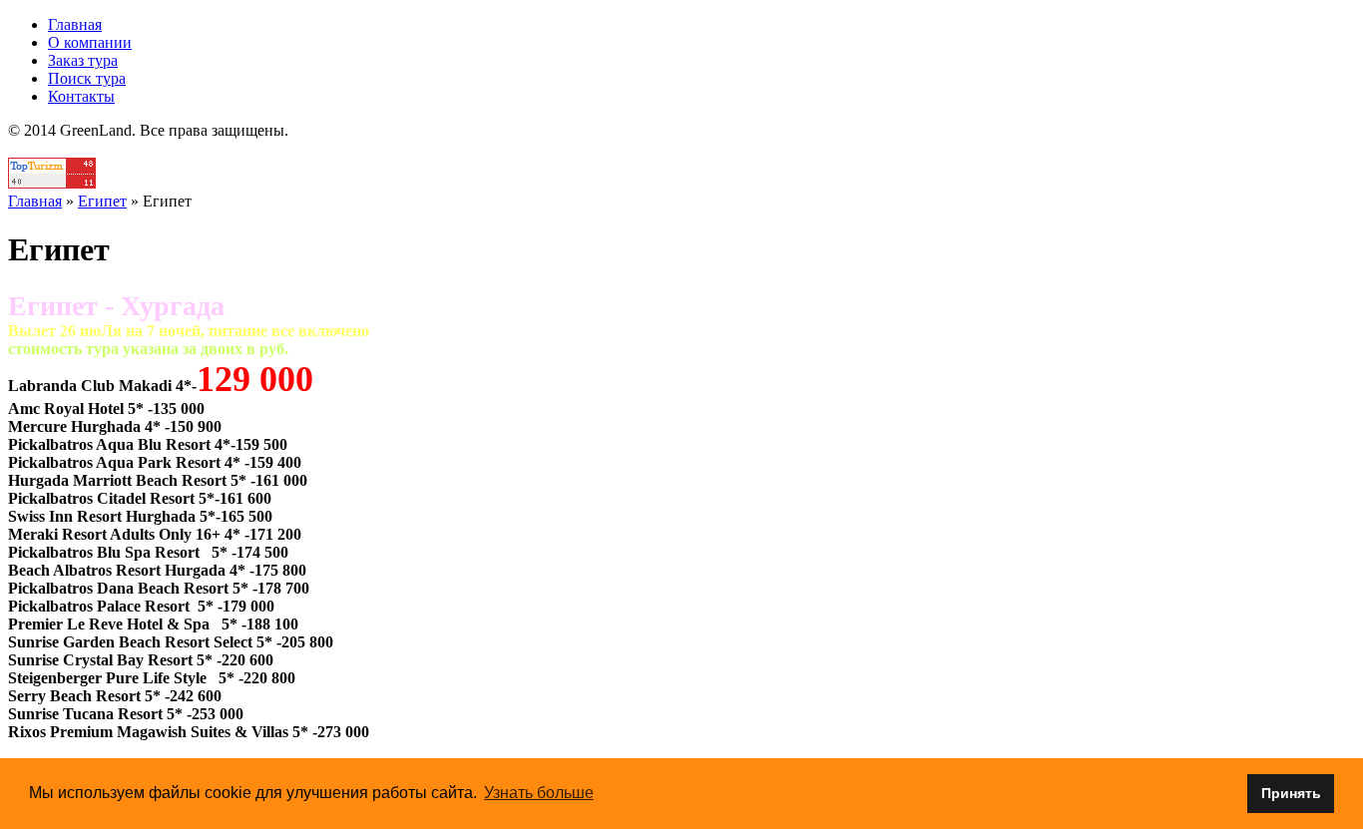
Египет (102, 201)
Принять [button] (1291, 793)
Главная (75, 24)
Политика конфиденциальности (682, 148)
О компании (90, 42)
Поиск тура (87, 78)
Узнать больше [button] (539, 792)
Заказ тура (83, 60)
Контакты (81, 96)
